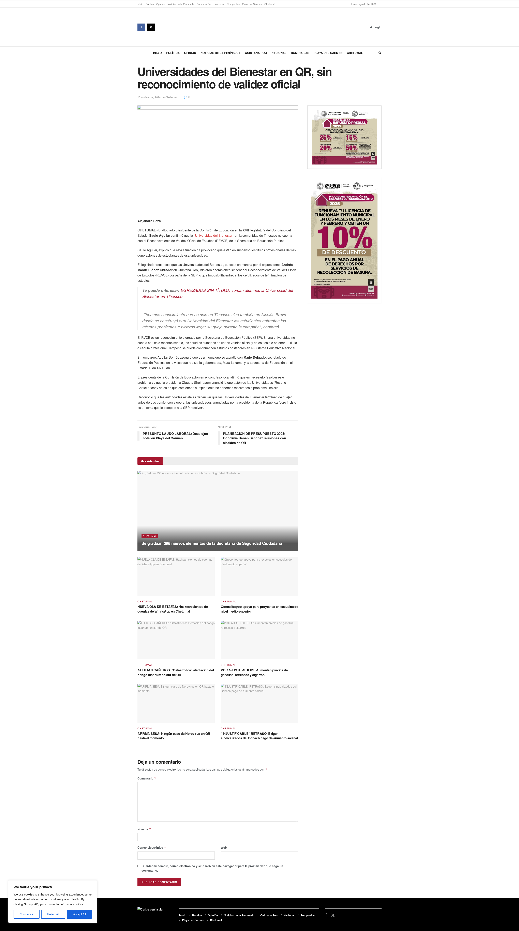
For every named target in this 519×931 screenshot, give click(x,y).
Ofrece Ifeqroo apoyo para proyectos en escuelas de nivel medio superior (259, 608)
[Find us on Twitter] (151, 27)
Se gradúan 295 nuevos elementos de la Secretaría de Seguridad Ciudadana (212, 543)
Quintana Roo (204, 4)
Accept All (79, 914)
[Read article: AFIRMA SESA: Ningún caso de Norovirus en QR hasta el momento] (176, 703)
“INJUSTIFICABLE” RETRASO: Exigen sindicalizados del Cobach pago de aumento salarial (259, 735)
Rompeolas (233, 4)
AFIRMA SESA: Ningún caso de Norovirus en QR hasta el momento (173, 735)
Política (150, 4)
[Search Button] (380, 53)
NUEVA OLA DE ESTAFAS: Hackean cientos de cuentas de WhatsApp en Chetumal (172, 608)
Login (377, 27)
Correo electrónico (151, 847)
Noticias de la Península (180, 4)
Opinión (160, 4)
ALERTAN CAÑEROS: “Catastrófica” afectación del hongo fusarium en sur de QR (175, 672)
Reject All (53, 914)
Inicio (140, 4)
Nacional (219, 4)
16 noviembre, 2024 (149, 97)
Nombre (144, 829)
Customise (26, 914)
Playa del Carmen (252, 4)
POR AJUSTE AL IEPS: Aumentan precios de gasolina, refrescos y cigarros (254, 672)
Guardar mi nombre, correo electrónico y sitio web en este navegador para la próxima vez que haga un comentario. (212, 868)
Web (224, 847)
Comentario (146, 778)
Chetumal (269, 4)
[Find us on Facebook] (141, 27)
